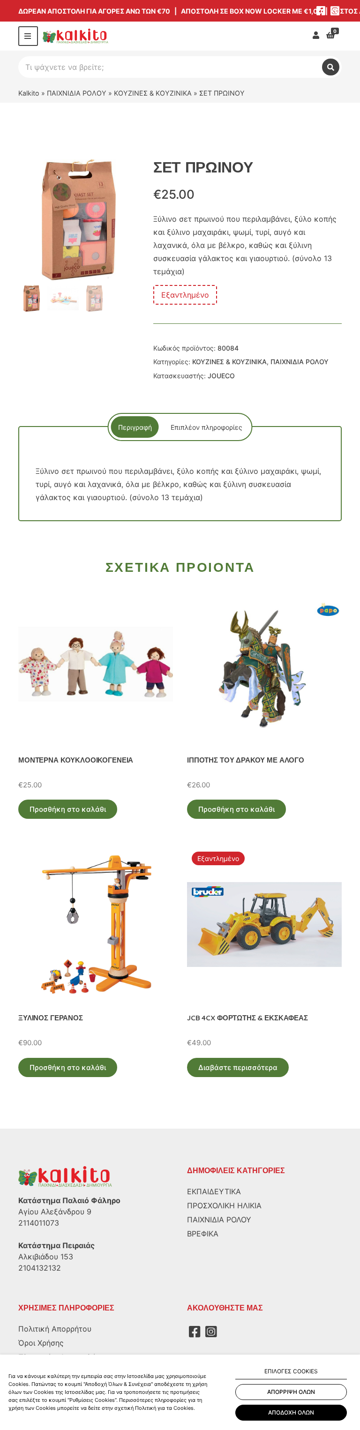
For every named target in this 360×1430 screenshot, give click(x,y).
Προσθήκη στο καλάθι (68, 809)
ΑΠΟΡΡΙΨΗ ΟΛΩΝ (291, 1391)
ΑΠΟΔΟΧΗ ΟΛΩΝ (291, 1412)
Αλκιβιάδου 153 (45, 1256)
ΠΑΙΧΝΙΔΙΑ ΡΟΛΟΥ (76, 93)
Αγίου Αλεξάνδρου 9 (54, 1211)
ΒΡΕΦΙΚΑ (202, 1233)
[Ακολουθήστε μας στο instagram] (335, 11)
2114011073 (38, 1223)
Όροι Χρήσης (41, 1343)
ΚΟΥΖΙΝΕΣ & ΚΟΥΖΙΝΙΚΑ (153, 93)
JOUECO (221, 376)
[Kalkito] (65, 1176)
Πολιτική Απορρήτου (54, 1328)
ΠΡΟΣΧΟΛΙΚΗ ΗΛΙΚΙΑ (224, 1205)
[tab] (135, 427)
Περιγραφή (135, 427)
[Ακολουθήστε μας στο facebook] (320, 11)
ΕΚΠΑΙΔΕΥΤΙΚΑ (214, 1191)
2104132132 (39, 1268)
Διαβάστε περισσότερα (238, 1067)
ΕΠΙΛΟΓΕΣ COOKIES (291, 1371)
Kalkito (28, 93)
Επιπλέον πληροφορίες (206, 427)
